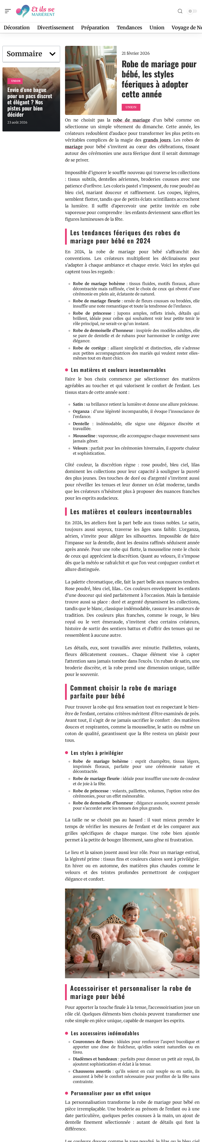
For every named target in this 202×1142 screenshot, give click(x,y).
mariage (74, 146)
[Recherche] (180, 11)
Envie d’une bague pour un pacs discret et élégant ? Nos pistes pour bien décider (29, 102)
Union (16, 81)
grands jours (157, 140)
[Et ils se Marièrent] (35, 11)
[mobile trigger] (9, 11)
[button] (52, 54)
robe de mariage (131, 120)
